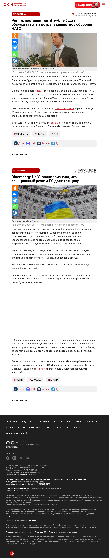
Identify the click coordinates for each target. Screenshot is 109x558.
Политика (11, 422)
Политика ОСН (41, 532)
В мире (77, 422)
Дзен (21, 143)
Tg (57, 143)
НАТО (55, 134)
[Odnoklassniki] (15, 35)
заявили (55, 122)
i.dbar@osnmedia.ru (19, 484)
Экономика (42, 422)
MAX (33, 143)
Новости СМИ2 (20, 154)
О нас (47, 428)
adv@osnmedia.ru (53, 488)
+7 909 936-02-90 (43, 484)
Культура (34, 428)
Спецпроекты (72, 428)
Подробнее (10, 516)
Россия (19, 380)
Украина (40, 134)
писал (38, 90)
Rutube (46, 143)
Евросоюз (36, 380)
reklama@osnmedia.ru (36, 488)
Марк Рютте (21, 134)
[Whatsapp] (15, 54)
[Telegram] (15, 48)
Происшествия (61, 422)
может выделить (64, 108)
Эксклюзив (91, 422)
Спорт (21, 428)
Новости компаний (16, 433)
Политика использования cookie (63, 532)
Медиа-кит (31, 520)
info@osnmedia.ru (19, 475)
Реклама (20, 290)
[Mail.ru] (15, 60)
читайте (42, 368)
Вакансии (32, 475)
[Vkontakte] (15, 42)
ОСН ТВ (57, 428)
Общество (26, 422)
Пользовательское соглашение (19, 532)
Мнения (10, 428)
